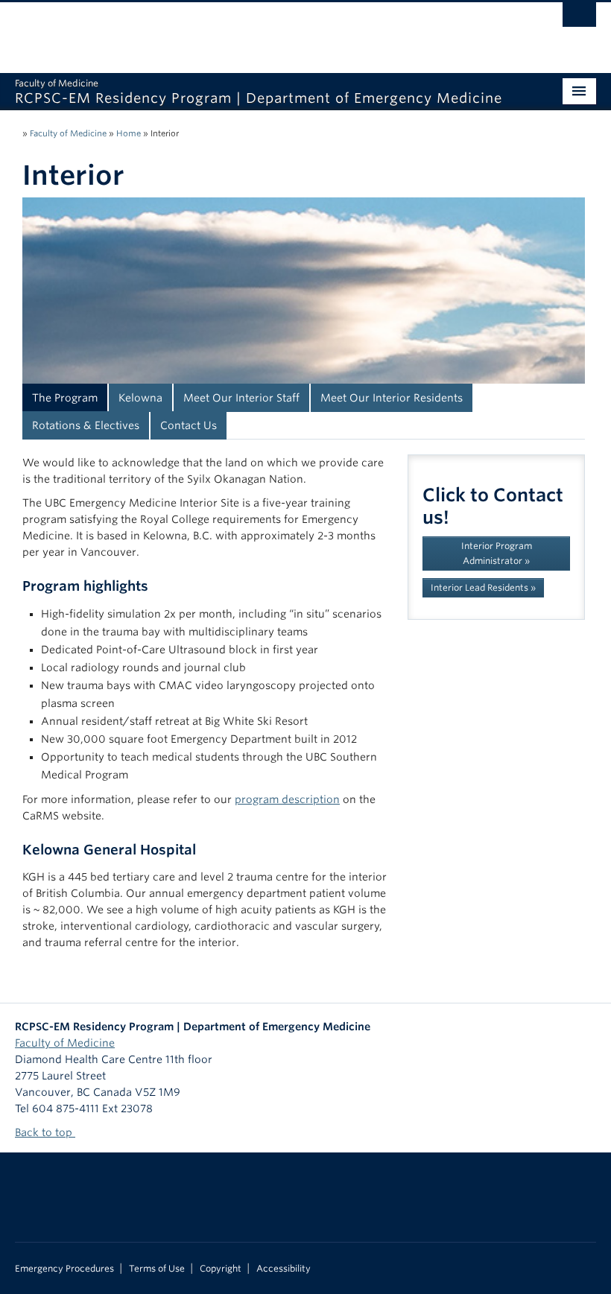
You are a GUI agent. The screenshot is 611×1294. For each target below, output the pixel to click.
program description (287, 799)
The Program (65, 398)
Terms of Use (157, 1268)
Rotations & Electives (85, 425)
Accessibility (283, 1268)
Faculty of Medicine (68, 133)
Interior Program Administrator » (496, 553)
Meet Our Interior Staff (241, 398)
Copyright (220, 1268)
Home (128, 133)
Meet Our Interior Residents (391, 398)
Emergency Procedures (64, 1268)
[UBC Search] (579, 18)
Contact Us (188, 425)
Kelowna (140, 398)
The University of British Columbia (262, 30)
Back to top (45, 1132)
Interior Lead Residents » (483, 588)
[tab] (65, 398)
